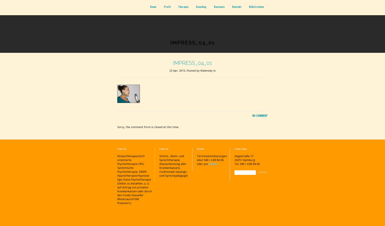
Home (153, 7)
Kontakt (237, 7)
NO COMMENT (260, 116)
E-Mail (213, 164)
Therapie (183, 7)
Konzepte (219, 7)
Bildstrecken (256, 7)
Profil (167, 7)
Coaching (201, 7)
